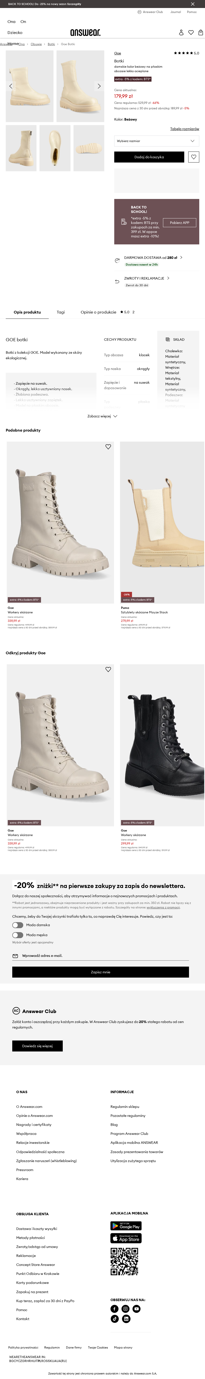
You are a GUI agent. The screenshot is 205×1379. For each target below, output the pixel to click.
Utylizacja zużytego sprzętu (133, 1161)
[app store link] (126, 1237)
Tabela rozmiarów (184, 129)
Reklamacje (26, 1255)
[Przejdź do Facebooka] (114, 1309)
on (23, 21)
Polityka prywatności (23, 1347)
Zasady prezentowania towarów (136, 1152)
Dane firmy (74, 1347)
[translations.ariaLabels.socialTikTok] (114, 1319)
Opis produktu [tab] (27, 312)
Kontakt (22, 1319)
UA (54, 1361)
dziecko (15, 32)
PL (39, 1361)
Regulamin (52, 1347)
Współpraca (26, 1133)
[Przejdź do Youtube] (136, 1309)
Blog (114, 1124)
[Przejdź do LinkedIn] (126, 1319)
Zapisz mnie (100, 972)
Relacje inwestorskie (33, 1142)
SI (47, 1361)
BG (11, 1361)
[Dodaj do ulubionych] (193, 157)
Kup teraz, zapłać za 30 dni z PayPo (45, 1301)
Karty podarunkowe (32, 1282)
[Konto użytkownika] (181, 32)
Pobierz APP (179, 222)
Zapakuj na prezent (32, 1292)
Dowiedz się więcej (37, 1046)
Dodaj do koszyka (149, 157)
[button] (156, 141)
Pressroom (24, 1170)
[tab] (107, 312)
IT (36, 1361)
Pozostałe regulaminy (128, 1115)
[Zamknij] (193, 4)
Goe (117, 53)
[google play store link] (126, 1225)
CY (16, 1361)
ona (12, 21)
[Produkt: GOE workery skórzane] (60, 523)
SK (50, 1361)
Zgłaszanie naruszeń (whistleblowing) (46, 1161)
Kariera (22, 1179)
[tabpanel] (102, 370)
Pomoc (21, 1310)
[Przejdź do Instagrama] (126, 1309)
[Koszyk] (201, 32)
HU (33, 1361)
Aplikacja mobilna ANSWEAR (134, 1142)
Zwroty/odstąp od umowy (37, 1246)
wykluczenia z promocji (163, 907)
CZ (20, 1361)
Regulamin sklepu (124, 1106)
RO (43, 1361)
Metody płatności (30, 1237)
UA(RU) (61, 1361)
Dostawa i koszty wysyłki (36, 1228)
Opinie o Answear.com (34, 1115)
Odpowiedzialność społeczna (40, 1152)
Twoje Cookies (98, 1347)
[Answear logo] (85, 32)
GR (24, 1361)
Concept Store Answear (35, 1264)
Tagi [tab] (61, 312)
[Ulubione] (191, 32)
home (13, 43)
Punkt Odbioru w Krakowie (37, 1273)
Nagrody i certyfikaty (34, 1124)
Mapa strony (123, 1347)
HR (28, 1361)
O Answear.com (29, 1106)
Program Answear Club (129, 1133)
